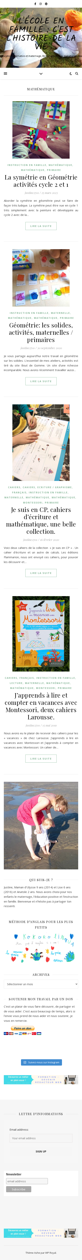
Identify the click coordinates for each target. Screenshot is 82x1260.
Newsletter (13, 1174)
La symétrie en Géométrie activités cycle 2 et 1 (41, 180)
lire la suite (41, 226)
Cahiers (14, 487)
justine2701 (32, 193)
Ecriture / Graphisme (54, 487)
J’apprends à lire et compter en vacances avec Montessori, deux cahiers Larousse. (41, 706)
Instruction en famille (26, 165)
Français (19, 492)
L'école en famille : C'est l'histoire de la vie (41, 34)
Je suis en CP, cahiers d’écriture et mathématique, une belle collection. (41, 520)
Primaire (54, 170)
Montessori (33, 502)
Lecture (16, 683)
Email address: (19, 1129)
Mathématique (60, 165)
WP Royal (50, 1252)
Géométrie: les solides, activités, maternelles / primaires (41, 332)
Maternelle (60, 313)
